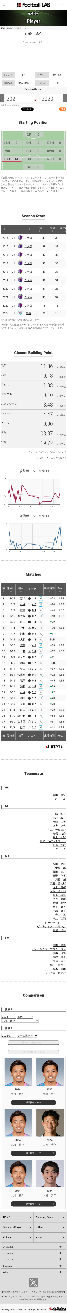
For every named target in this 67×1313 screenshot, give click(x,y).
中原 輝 (60, 867)
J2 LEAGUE (8, 1253)
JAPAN (39, 1227)
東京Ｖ (21, 657)
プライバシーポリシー (31, 1292)
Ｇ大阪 (21, 639)
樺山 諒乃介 (58, 964)
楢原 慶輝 (59, 899)
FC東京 (21, 674)
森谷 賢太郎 (58, 883)
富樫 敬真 (59, 957)
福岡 (22, 680)
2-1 (34, 709)
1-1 (34, 651)
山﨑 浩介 (59, 814)
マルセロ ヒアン (55, 972)
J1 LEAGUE (8, 1247)
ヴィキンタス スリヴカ (51, 926)
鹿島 (22, 645)
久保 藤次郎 (58, 891)
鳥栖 (28, 313)
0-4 (34, 610)
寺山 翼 (60, 914)
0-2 (34, 616)
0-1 (34, 674)
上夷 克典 (59, 825)
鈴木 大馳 (59, 968)
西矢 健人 (59, 906)
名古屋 (21, 721)
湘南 (22, 663)
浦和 (22, 633)
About (39, 1237)
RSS (63, 109)
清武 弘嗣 (59, 918)
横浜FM (20, 715)
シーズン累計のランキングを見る (47, 458)
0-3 (34, 633)
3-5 (34, 692)
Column (7, 1237)
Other (5, 1272)
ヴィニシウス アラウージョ (49, 949)
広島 (22, 610)
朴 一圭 (60, 799)
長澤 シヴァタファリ (53, 841)
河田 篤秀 (59, 945)
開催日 (11, 588)
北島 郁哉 (59, 845)
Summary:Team (44, 1217)
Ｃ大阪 (28, 238)
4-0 (34, 604)
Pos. (60, 588)
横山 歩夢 (59, 953)
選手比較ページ (33, 1102)
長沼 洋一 (59, 930)
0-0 (34, 627)
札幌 (22, 604)
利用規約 (7, 1292)
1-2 (34, 598)
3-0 (34, 668)
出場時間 (49, 588)
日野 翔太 (59, 875)
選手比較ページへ (33, 1052)
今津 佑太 (59, 821)
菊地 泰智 (59, 903)
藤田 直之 (59, 871)
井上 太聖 (59, 837)
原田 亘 (60, 849)
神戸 (22, 627)
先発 (52, 228)
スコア (32, 589)
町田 (22, 622)
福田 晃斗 (59, 864)
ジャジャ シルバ (55, 922)
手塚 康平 (59, 910)
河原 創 (60, 879)
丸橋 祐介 (59, 833)
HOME (3, 28)
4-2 (34, 645)
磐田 (22, 668)
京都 (22, 704)
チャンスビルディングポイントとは (46, 452)
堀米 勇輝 (59, 887)
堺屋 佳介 (59, 961)
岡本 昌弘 (59, 795)
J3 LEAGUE (8, 1260)
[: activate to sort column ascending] (10, 229)
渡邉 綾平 (59, 895)
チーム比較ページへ (33, 1042)
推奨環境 (16, 1292)
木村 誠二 (59, 817)
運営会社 (47, 1292)
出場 (39, 228)
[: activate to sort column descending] (4, 229)
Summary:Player (12, 1227)
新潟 (22, 598)
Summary (7, 1266)
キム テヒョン (56, 829)
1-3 (34, 622)
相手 (20, 588)
